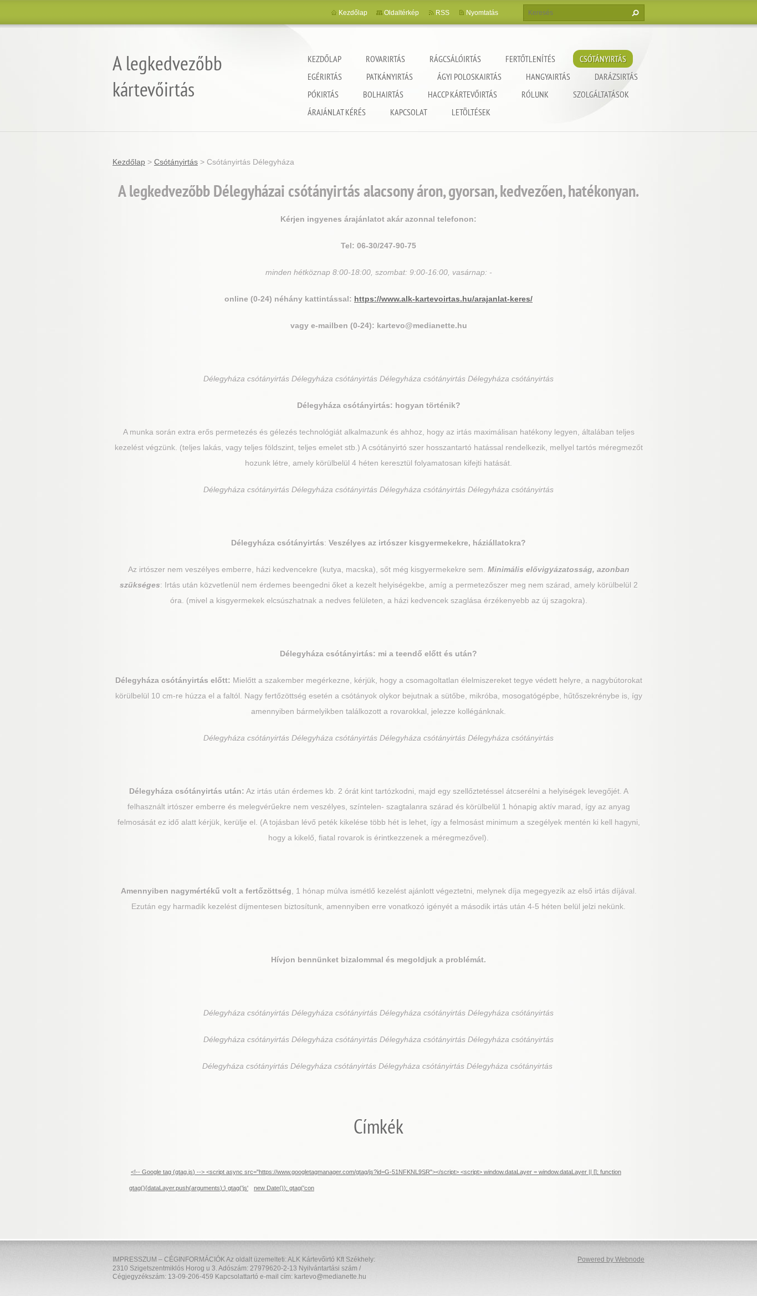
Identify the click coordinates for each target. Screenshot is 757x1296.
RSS (442, 13)
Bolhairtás (383, 94)
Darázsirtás (616, 76)
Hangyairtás (548, 76)
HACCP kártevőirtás (462, 94)
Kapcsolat (408, 112)
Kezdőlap (324, 58)
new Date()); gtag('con (284, 1188)
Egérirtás (325, 76)
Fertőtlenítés (530, 58)
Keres (634, 12)
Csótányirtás (603, 58)
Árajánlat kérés (337, 112)
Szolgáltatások (601, 94)
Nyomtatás (482, 13)
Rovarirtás (385, 58)
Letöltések (471, 112)
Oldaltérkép (401, 13)
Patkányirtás (389, 76)
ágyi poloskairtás (469, 76)
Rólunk (535, 94)
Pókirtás (323, 94)
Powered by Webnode (611, 1259)
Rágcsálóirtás (455, 58)
